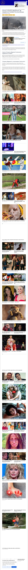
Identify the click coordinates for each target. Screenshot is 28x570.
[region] (9, 564)
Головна (3, 9)
